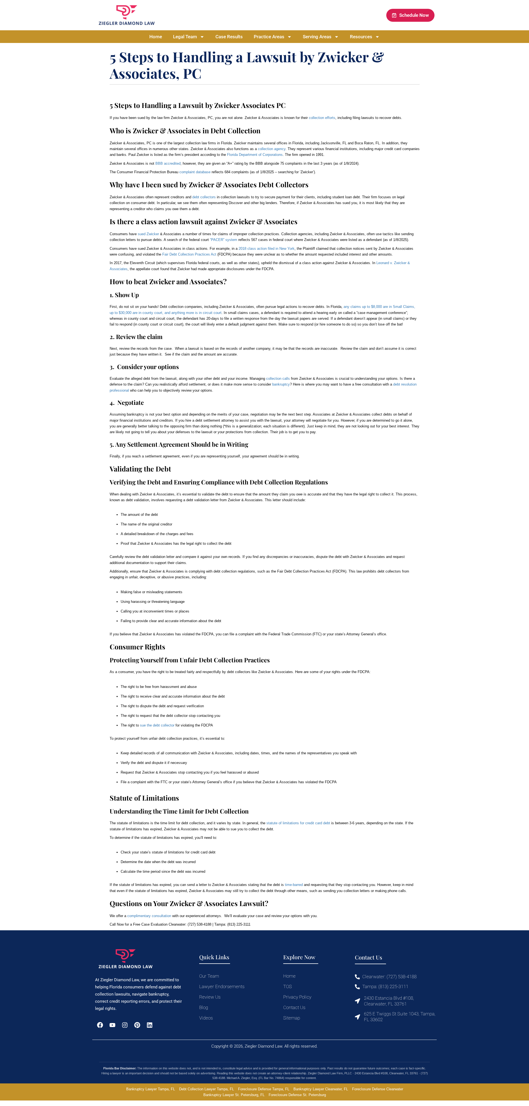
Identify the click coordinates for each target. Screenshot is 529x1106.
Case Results (229, 36)
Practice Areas (269, 36)
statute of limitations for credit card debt (298, 823)
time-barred (294, 885)
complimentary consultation (149, 916)
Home (155, 36)
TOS (287, 986)
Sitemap (291, 1018)
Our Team (209, 976)
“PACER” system (223, 240)
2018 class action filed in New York (267, 248)
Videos (206, 1018)
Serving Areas (317, 36)
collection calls (278, 378)
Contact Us (294, 1007)
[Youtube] (112, 1025)
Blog (203, 1007)
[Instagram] (124, 1025)
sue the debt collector (157, 725)
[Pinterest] (137, 1025)
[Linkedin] (150, 1025)
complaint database (194, 172)
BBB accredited (167, 163)
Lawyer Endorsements (221, 986)
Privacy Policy (297, 997)
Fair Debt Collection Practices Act (189, 254)
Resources (361, 36)
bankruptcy (281, 384)
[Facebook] (100, 1025)
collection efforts (322, 118)
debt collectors (204, 197)
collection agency (271, 149)
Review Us (209, 997)
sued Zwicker (148, 234)
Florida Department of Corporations (255, 155)
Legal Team (185, 36)
